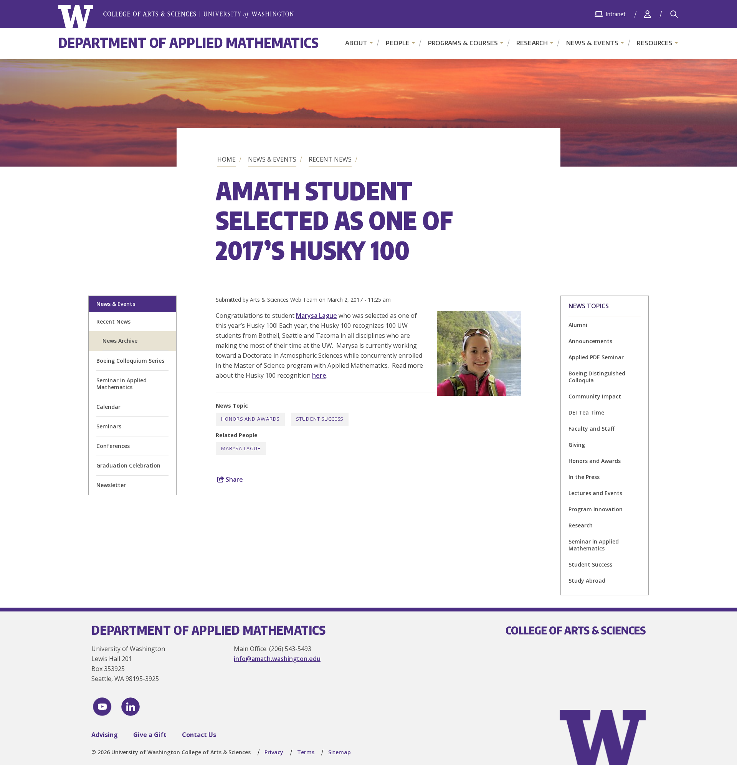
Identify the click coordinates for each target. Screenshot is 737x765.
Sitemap (339, 752)
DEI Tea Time (586, 412)
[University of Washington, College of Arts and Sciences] (176, 16)
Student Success (590, 564)
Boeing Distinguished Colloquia (596, 377)
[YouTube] (102, 706)
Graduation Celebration (128, 465)
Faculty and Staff (591, 428)
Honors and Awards (594, 460)
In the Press (584, 477)
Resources (655, 43)
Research (532, 43)
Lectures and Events (595, 493)
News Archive (119, 340)
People (398, 43)
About (356, 43)
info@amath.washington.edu (277, 658)
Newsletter (111, 485)
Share (233, 479)
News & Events (592, 43)
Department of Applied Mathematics (188, 42)
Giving (576, 444)
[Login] (647, 14)
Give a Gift (150, 734)
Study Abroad (586, 580)
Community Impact (594, 396)
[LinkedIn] (130, 706)
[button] (479, 393)
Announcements (590, 341)
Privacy (273, 752)
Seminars (108, 426)
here (319, 375)
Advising (104, 734)
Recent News (330, 159)
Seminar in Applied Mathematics (121, 384)
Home (226, 159)
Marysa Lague (316, 315)
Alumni (577, 325)
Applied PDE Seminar (596, 357)
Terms (305, 752)
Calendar (108, 406)
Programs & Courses (463, 43)
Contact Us (199, 734)
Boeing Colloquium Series (130, 360)
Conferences (113, 445)
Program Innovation (595, 509)
